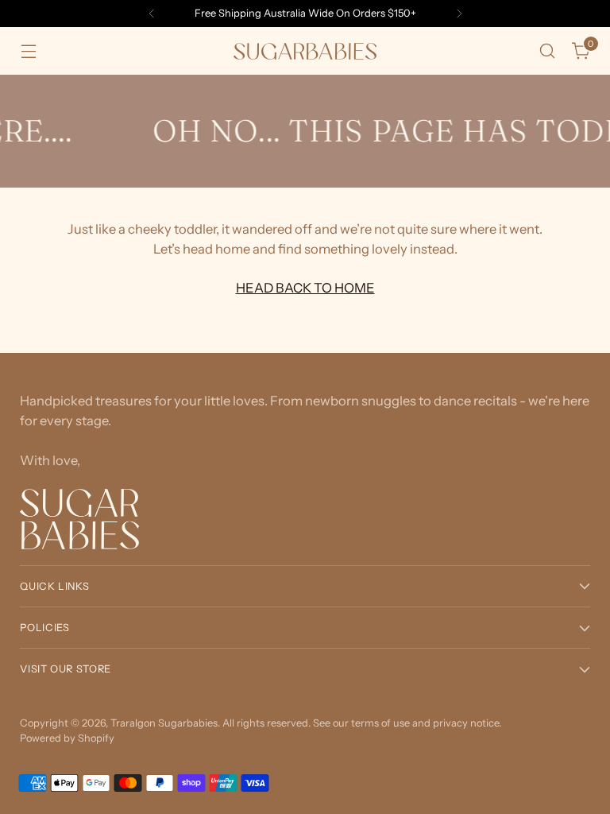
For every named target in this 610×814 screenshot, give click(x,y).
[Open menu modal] (28, 51)
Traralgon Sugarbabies (164, 723)
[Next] (459, 13)
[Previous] (151, 13)
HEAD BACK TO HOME (305, 288)
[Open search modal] (547, 51)
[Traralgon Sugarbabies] (305, 51)
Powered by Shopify (67, 738)
